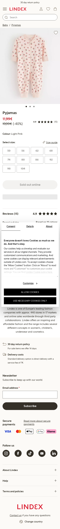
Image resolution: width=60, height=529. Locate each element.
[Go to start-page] (18, 9)
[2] (30, 106)
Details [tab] (30, 226)
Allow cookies (30, 292)
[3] (34, 106)
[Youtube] (41, 453)
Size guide (51, 142)
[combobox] (30, 17)
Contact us (16, 515)
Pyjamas (16, 25)
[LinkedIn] (53, 453)
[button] (30, 66)
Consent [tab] (11, 226)
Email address (11, 387)
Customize (28, 283)
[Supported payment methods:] (30, 432)
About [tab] (49, 226)
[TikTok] (30, 453)
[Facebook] (18, 453)
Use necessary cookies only (30, 300)
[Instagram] (6, 453)
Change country (34, 521)
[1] (26, 106)
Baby (5, 25)
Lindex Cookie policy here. (39, 271)
